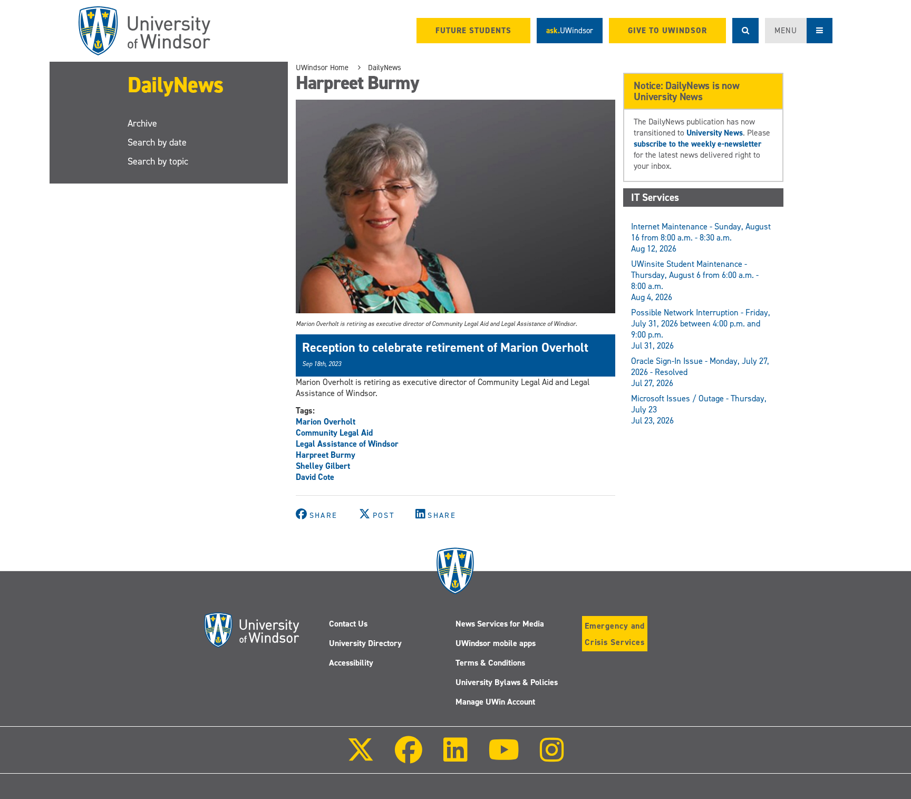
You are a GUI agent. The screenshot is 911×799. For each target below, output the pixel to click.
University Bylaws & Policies (507, 682)
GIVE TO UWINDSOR (667, 30)
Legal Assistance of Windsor (347, 443)
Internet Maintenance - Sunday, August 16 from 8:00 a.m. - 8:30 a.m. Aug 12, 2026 (701, 237)
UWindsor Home (322, 67)
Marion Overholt (325, 421)
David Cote (315, 477)
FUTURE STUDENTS (473, 30)
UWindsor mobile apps (496, 643)
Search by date (157, 142)
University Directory (365, 643)
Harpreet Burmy (325, 454)
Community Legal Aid (334, 432)
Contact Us (348, 623)
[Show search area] (745, 30)
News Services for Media (500, 623)
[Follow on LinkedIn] (455, 757)
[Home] (144, 30)
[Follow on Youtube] (504, 757)
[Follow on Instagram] (552, 757)
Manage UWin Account (495, 701)
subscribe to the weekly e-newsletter (697, 143)
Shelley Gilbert (323, 465)
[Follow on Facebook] (408, 757)
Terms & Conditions (490, 662)
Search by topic (158, 161)
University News (714, 132)
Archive (142, 123)
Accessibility (351, 662)
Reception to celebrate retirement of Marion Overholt (445, 347)
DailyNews (176, 84)
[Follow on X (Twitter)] (360, 757)
